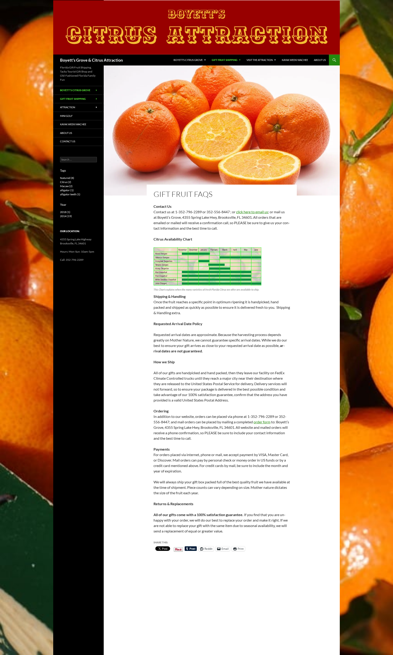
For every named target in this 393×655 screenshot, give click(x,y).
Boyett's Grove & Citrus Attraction (91, 60)
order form (262, 422)
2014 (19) (66, 216)
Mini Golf (66, 115)
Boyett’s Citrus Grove (188, 59)
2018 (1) (65, 212)
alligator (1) (67, 190)
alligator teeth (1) (70, 194)
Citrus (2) (65, 182)
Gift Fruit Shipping (224, 59)
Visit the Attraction (260, 59)
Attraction (67, 107)
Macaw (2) (66, 186)
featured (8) (67, 178)
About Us (320, 59)
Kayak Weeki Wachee (295, 59)
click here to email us (252, 212)
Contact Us (67, 141)
